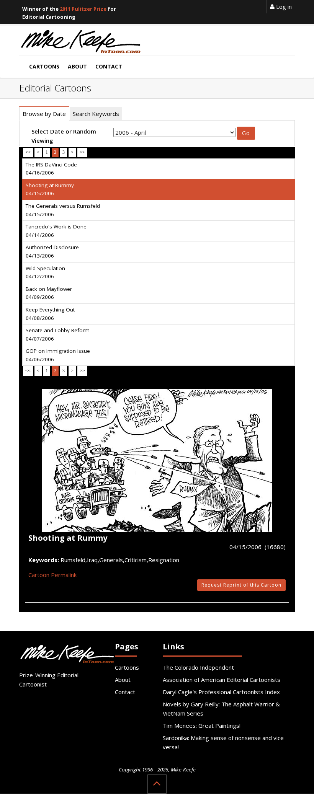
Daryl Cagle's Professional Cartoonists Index (221, 692)
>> (82, 152)
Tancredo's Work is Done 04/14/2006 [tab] (56, 230)
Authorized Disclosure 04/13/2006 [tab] (52, 251)
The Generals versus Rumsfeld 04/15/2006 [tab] (63, 210)
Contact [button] (108, 66)
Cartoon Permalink (52, 575)
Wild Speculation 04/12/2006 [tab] (45, 272)
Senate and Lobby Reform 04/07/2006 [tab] (58, 334)
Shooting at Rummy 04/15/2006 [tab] (50, 189)
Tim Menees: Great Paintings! (201, 725)
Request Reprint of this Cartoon (241, 585)
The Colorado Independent (198, 667)
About (123, 679)
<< (28, 152)
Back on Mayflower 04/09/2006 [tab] (49, 293)
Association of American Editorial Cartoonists (221, 679)
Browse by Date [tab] (44, 113)
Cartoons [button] (44, 66)
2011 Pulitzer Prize (83, 8)
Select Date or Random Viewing (63, 135)
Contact (125, 692)
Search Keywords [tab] (96, 113)
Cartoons (127, 667)
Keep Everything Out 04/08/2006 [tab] (50, 313)
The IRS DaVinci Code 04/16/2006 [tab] (51, 168)
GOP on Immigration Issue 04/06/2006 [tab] (58, 355)
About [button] (77, 66)
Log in (283, 6)
